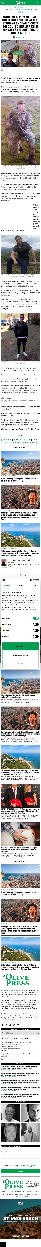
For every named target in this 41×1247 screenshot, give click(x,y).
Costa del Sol (18, 440)
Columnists (9, 9)
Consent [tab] (7, 585)
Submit (20, 1171)
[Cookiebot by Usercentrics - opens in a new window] (30, 580)
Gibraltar (28, 9)
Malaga (20, 11)
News (21, 429)
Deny (20, 664)
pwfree (19, 442)
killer (12, 442)
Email (4, 1152)
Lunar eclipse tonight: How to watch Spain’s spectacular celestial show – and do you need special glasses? (19, 1067)
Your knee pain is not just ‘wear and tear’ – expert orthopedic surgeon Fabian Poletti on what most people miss (19, 849)
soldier (25, 442)
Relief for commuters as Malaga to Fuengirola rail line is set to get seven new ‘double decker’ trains (20, 1088)
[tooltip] (8, 569)
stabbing (33, 442)
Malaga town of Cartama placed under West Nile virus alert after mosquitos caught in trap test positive (20, 1074)
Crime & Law (19, 9)
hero (6, 442)
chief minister (6, 440)
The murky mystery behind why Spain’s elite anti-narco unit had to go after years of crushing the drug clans (20, 1095)
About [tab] (33, 585)
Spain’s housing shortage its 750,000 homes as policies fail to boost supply (19, 479)
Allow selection (20, 655)
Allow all (20, 646)
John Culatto (23, 37)
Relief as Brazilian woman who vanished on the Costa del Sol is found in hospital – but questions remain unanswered (20, 1081)
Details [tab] (20, 585)
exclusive (27, 440)
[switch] (36, 624)
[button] (38, 1033)
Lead (35, 9)
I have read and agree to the (20, 1166)
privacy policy (31, 1166)
